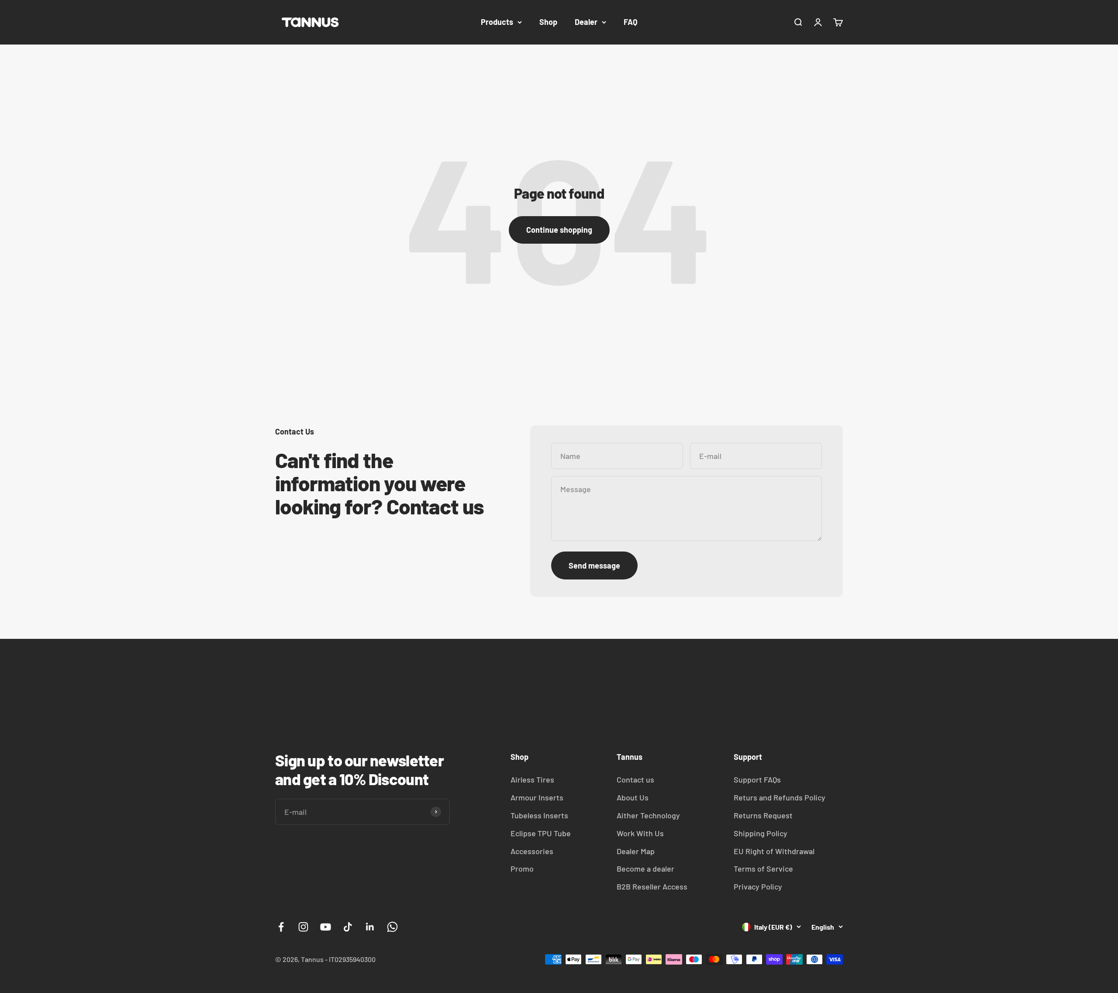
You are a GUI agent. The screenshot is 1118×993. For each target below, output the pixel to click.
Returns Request (763, 815)
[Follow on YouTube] (325, 927)
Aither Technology (648, 815)
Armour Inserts (537, 797)
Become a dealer (645, 868)
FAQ (631, 22)
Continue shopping (559, 229)
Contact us (635, 779)
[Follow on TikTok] (348, 927)
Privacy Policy (758, 886)
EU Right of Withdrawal (774, 851)
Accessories (532, 851)
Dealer (586, 22)
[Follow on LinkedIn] (370, 927)
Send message (594, 565)
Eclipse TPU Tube (541, 833)
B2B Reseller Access (652, 886)
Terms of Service (763, 868)
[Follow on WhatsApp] (392, 927)
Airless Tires (532, 779)
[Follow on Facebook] (281, 927)
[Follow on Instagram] (303, 927)
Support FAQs (757, 779)
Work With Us (640, 833)
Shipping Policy (760, 833)
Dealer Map (636, 851)
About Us (633, 797)
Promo (522, 868)
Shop (548, 22)
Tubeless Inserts (539, 815)
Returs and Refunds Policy (779, 797)
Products (497, 22)
